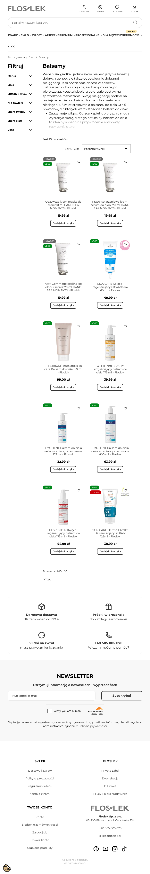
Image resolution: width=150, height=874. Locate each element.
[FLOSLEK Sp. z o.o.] (27, 8)
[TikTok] (124, 849)
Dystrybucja (110, 778)
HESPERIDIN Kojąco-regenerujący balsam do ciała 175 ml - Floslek (63, 533)
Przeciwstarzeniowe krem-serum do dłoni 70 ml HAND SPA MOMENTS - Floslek (110, 205)
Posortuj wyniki (106, 148)
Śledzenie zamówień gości (40, 824)
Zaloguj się (39, 832)
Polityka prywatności (40, 778)
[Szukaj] (135, 23)
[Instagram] (115, 849)
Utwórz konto (39, 840)
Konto (40, 817)
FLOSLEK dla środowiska (110, 794)
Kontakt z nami (39, 794)
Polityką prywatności (93, 726)
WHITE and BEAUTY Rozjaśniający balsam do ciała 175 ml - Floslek (110, 369)
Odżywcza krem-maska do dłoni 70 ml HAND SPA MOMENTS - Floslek (63, 205)
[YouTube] (105, 849)
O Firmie (110, 786)
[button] (100, 8)
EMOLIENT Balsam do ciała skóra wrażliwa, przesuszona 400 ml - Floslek (110, 451)
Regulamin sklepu (40, 786)
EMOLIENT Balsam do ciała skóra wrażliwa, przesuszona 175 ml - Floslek (63, 451)
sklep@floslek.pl (110, 836)
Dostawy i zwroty (40, 770)
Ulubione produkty (40, 848)
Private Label (110, 770)
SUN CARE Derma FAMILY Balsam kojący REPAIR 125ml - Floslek (110, 533)
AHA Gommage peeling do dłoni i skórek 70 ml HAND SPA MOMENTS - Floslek (63, 287)
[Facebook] (96, 849)
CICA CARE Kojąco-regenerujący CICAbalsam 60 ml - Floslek (110, 287)
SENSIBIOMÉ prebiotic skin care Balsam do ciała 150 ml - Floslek (63, 369)
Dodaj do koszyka (63, 223)
